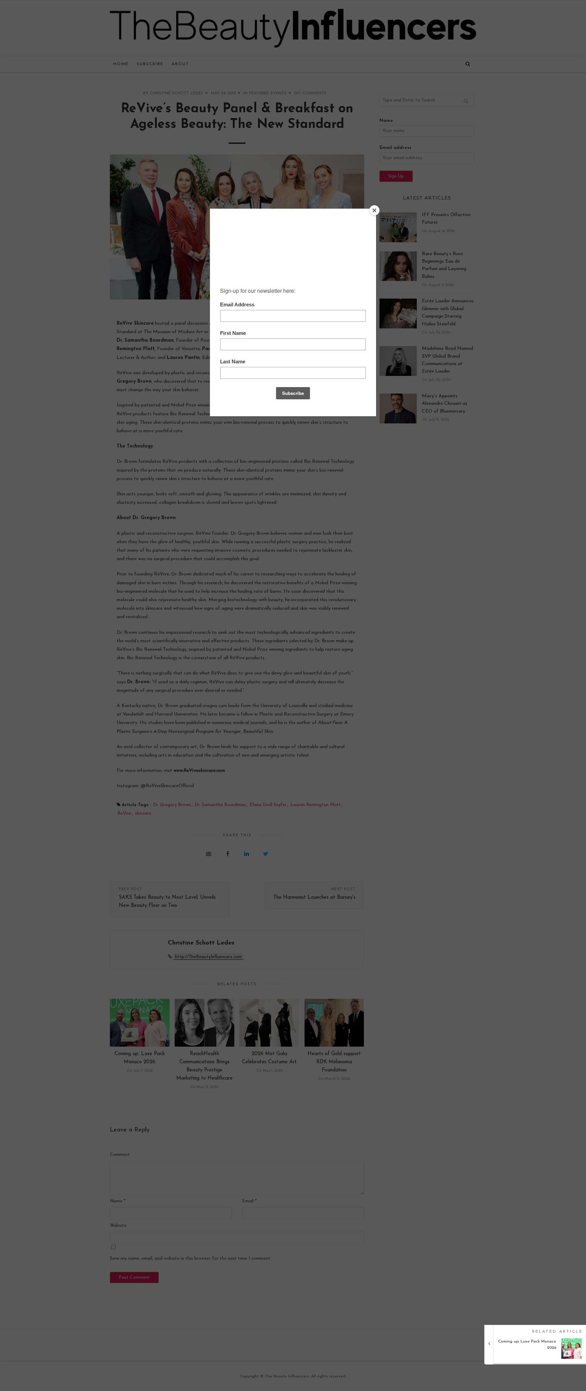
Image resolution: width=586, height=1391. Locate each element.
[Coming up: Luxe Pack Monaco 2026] (537, 1357)
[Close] (374, 210)
